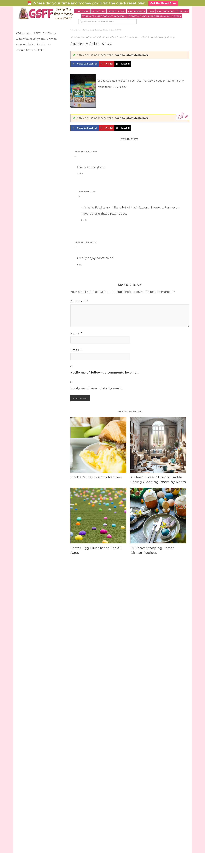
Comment (79, 301)
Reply (80, 174)
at (75, 156)
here (177, 80)
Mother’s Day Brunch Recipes (96, 477)
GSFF (45, 13)
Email (76, 350)
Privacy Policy (165, 37)
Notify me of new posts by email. (96, 388)
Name (76, 333)
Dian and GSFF (35, 50)
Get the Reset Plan (163, 3)
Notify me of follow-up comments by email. (104, 372)
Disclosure (133, 37)
